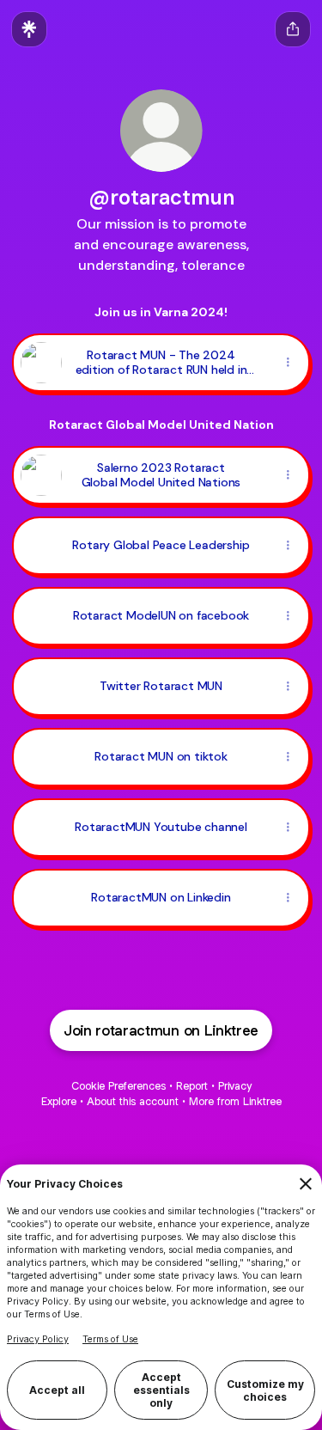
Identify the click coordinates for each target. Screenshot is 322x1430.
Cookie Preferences (118, 1086)
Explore (58, 1101)
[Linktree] (29, 29)
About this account (133, 1101)
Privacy (235, 1086)
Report (192, 1086)
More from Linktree (235, 1101)
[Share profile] (293, 29)
